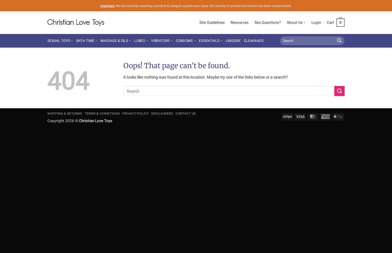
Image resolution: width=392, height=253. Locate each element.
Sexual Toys (58, 41)
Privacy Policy (135, 113)
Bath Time (85, 41)
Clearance (254, 41)
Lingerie (233, 41)
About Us (295, 22)
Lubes (139, 41)
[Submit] (339, 40)
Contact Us (186, 113)
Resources (239, 22)
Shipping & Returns (64, 113)
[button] (316, 23)
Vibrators (160, 41)
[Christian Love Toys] (75, 22)
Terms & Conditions (102, 113)
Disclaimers (162, 113)
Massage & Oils (114, 41)
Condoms (184, 41)
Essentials (209, 41)
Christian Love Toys (95, 121)
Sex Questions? (268, 22)
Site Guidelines (212, 22)
